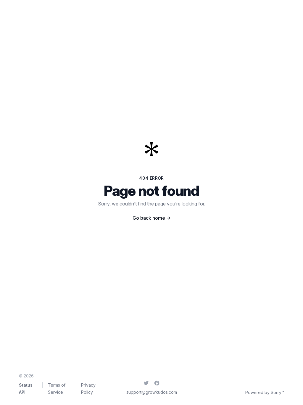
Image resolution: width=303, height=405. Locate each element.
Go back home (152, 218)
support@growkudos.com (151, 392)
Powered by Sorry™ (264, 392)
